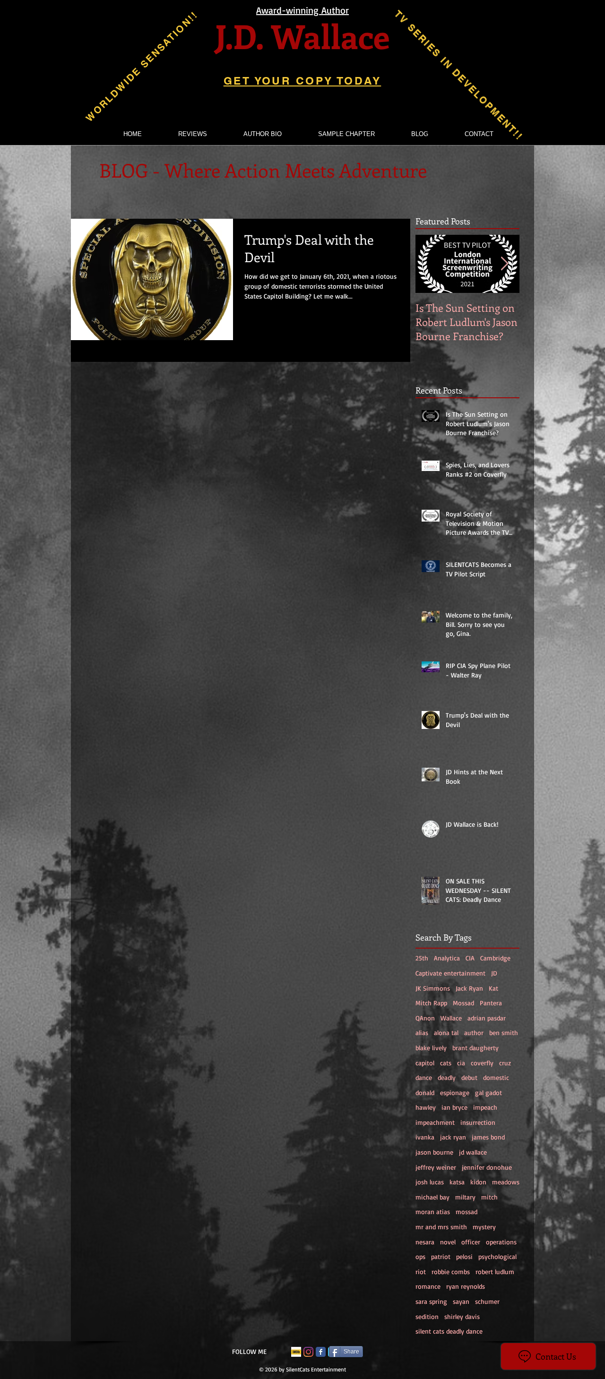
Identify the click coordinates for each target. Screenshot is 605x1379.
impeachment (435, 1122)
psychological (497, 1256)
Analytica (447, 958)
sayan (461, 1301)
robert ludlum (494, 1272)
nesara (424, 1242)
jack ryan (453, 1137)
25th (421, 958)
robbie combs (451, 1272)
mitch (489, 1197)
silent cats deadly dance (449, 1331)
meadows (505, 1182)
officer (470, 1242)
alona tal (446, 1032)
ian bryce (454, 1107)
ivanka (424, 1137)
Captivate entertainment (450, 973)
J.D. (239, 36)
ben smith (503, 1032)
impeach (485, 1107)
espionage (454, 1092)
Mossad (463, 1003)
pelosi (464, 1256)
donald (424, 1092)
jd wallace (473, 1152)
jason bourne (434, 1152)
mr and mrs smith (441, 1227)
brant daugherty (475, 1048)
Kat (493, 988)
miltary (465, 1197)
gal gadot (488, 1092)
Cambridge (495, 958)
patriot (440, 1256)
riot (420, 1272)
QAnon (425, 1018)
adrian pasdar (486, 1018)
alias (421, 1032)
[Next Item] (504, 264)
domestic (496, 1077)
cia (461, 1063)
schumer (487, 1301)
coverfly (482, 1063)
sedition (427, 1316)
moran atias (432, 1212)
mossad (466, 1212)
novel (448, 1242)
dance (423, 1077)
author (474, 1032)
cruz (505, 1063)
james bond (488, 1137)
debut (469, 1077)
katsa (457, 1182)
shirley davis (462, 1316)
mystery (484, 1227)
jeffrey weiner (435, 1167)
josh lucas (429, 1182)
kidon (478, 1182)
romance (428, 1286)
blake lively (431, 1048)
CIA (470, 958)
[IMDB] (296, 1352)
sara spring (431, 1301)
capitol (424, 1063)
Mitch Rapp (431, 1003)
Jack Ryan (469, 988)
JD (494, 973)
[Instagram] (308, 1352)
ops (420, 1256)
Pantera (491, 1003)
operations (501, 1242)
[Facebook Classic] (321, 1352)
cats (445, 1063)
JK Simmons (432, 988)
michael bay (432, 1197)
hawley (425, 1107)
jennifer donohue (487, 1167)
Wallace (451, 1018)
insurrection (477, 1122)
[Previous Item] (430, 264)
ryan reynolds (465, 1286)
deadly (447, 1077)
